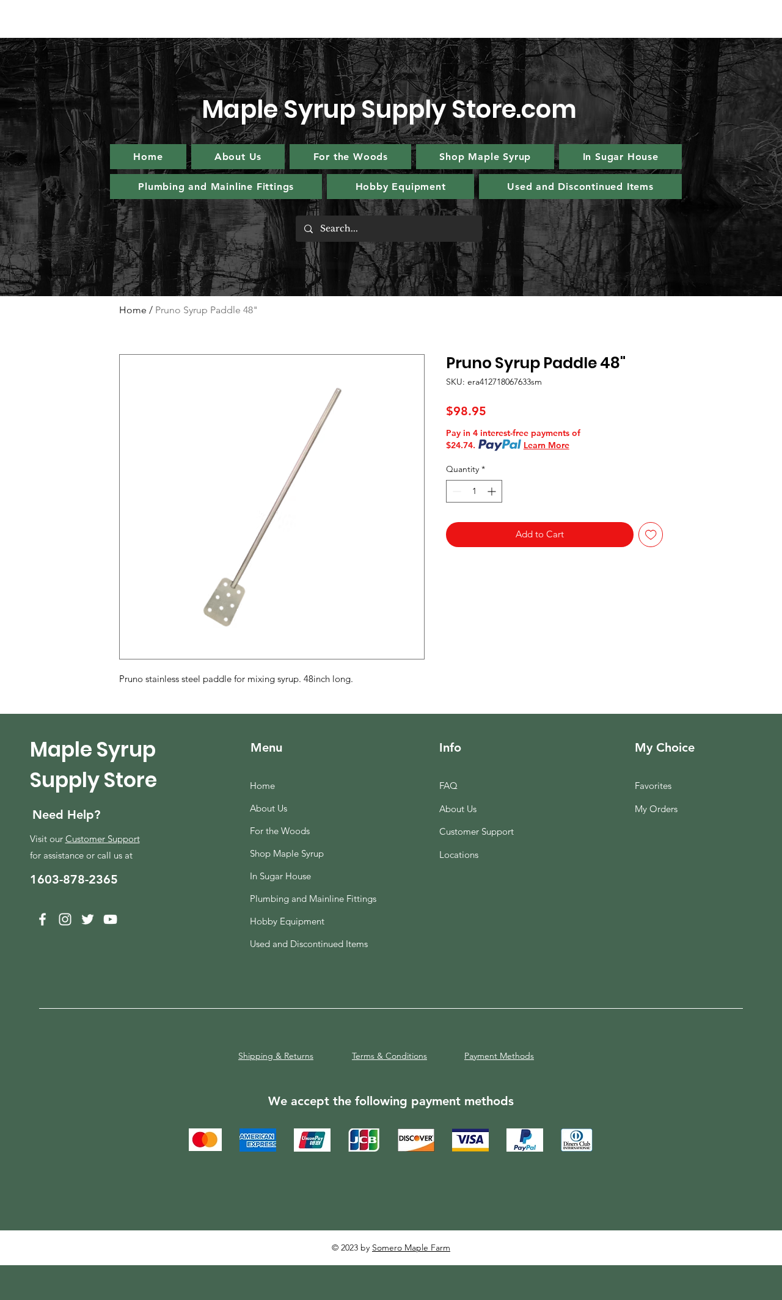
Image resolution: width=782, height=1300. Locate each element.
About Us (268, 808)
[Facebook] (42, 919)
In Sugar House (280, 876)
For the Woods (280, 831)
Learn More (546, 445)
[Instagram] (65, 919)
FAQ (448, 785)
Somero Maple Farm (411, 1247)
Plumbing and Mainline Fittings (308, 898)
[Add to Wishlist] (650, 534)
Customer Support (102, 838)
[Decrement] (455, 491)
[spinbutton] (474, 491)
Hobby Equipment (287, 921)
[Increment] (492, 491)
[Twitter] (87, 919)
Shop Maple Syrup (287, 853)
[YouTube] (110, 919)
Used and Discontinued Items (308, 944)
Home (133, 310)
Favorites (653, 785)
